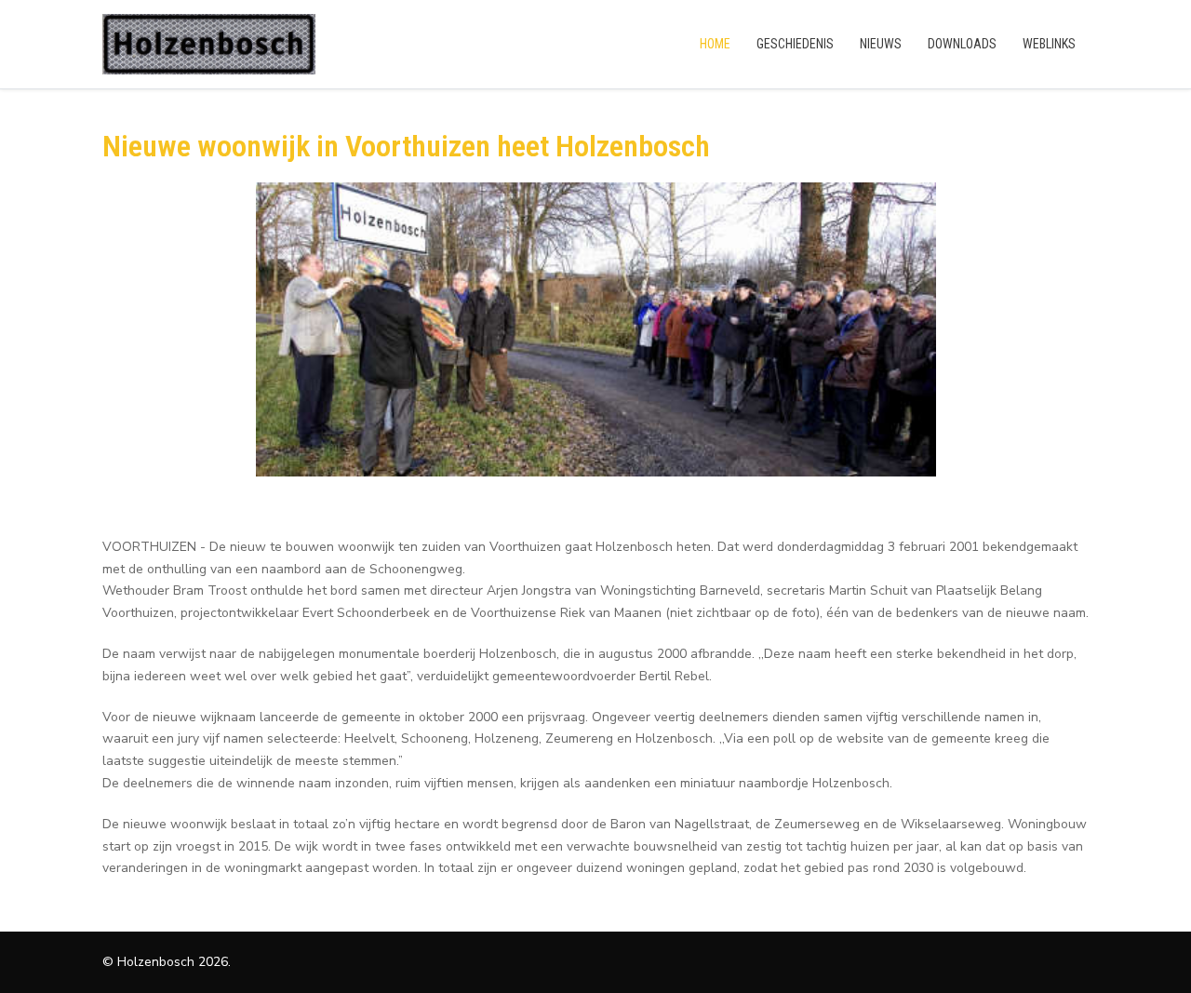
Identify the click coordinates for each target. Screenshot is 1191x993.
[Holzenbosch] (208, 44)
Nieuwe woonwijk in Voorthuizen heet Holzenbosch (406, 146)
